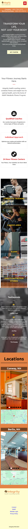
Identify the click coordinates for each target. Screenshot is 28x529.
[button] (25, 3)
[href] (14, 417)
